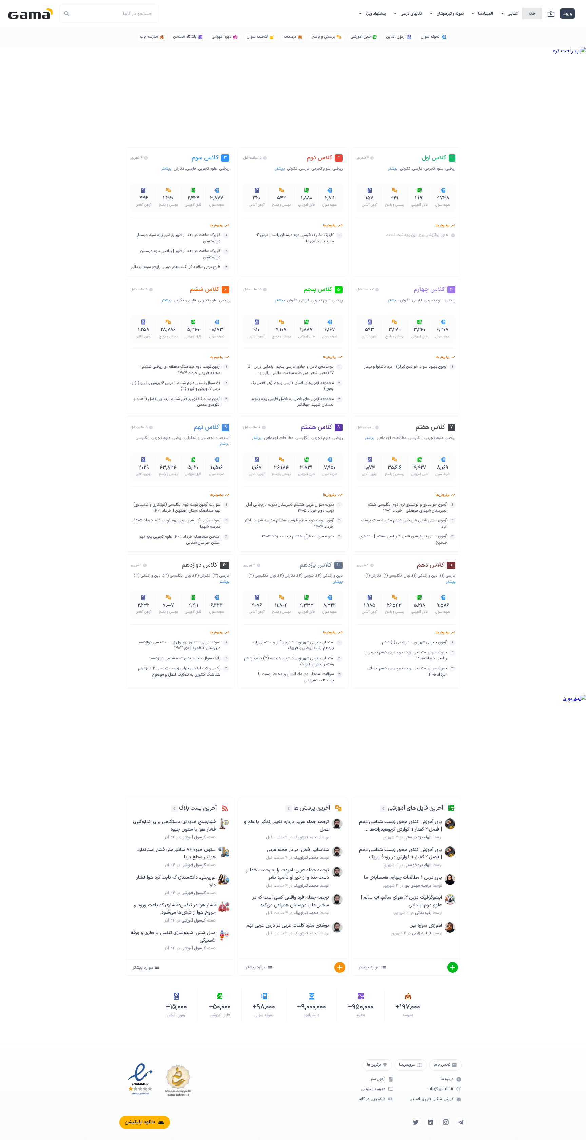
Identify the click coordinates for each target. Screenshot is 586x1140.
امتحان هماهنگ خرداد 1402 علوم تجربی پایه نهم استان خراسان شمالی (179, 540)
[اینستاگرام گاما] (446, 1122)
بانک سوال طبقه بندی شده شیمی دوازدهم (185, 658)
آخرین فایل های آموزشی (415, 808)
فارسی (417, 169)
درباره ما (447, 1079)
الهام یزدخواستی (417, 837)
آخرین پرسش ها (311, 808)
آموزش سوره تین (425, 925)
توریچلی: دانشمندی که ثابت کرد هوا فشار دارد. (176, 881)
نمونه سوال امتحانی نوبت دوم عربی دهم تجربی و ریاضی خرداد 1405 (406, 656)
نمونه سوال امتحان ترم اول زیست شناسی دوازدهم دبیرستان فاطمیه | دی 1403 (179, 645)
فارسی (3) (220, 576)
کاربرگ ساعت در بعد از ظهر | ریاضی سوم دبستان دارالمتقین (180, 254)
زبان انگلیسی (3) (177, 576)
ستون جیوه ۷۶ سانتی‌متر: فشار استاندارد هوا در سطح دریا (176, 853)
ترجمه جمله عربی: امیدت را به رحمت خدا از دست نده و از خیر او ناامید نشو (287, 874)
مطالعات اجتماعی (391, 438)
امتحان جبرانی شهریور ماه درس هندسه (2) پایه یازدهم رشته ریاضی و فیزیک (288, 661)
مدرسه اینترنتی (373, 1089)
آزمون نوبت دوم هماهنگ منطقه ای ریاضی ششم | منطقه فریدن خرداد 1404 (180, 370)
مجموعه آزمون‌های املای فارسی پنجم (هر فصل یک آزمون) (292, 386)
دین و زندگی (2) (329, 576)
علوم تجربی (434, 169)
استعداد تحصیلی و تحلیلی (207, 438)
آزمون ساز (377, 1079)
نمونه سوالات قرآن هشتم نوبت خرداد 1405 (298, 536)
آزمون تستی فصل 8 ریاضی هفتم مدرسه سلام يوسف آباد (404, 524)
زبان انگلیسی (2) (262, 576)
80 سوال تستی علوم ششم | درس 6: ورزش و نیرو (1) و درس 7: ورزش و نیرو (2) (176, 386)
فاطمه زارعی (421, 933)
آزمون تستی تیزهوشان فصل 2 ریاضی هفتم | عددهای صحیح (403, 540)
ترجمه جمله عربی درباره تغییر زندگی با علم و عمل (286, 825)
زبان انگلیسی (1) (396, 576)
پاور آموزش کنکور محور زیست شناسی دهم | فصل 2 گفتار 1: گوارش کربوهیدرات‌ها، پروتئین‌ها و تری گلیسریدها (400, 825)
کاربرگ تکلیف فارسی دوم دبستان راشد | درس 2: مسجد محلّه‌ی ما (294, 238)
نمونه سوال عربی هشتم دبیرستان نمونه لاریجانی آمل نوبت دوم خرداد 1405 (289, 508)
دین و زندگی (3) (147, 576)
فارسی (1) (447, 576)
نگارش (405, 169)
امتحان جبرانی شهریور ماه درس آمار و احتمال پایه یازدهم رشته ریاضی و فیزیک (293, 645)
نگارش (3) (201, 576)
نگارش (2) (286, 576)
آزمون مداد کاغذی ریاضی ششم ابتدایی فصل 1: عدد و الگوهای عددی (177, 402)
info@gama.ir (440, 1089)
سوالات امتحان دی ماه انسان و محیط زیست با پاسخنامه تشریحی (295, 677)
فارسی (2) (305, 576)
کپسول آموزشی (193, 837)
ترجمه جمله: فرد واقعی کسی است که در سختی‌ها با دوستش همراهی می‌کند (290, 901)
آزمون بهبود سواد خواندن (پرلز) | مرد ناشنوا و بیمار (405, 367)
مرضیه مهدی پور (418, 885)
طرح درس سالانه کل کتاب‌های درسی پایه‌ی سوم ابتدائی (175, 267)
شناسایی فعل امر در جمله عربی (298, 849)
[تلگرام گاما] (460, 1122)
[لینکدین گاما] (431, 1122)
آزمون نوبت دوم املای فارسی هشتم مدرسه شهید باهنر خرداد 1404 (288, 524)
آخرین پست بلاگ (198, 808)
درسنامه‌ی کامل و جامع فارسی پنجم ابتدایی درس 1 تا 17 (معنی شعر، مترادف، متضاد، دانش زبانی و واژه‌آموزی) (290, 370)
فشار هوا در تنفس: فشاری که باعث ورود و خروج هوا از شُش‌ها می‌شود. (175, 908)
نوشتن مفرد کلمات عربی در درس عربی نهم (287, 925)
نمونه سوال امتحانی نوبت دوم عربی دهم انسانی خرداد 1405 (407, 672)
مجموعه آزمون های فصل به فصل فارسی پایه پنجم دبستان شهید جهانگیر (292, 402)
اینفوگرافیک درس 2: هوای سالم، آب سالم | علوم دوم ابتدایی (401, 901)
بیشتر (393, 169)
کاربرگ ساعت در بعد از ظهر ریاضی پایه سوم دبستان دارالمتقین (178, 238)
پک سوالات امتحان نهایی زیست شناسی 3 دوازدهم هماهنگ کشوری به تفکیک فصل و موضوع (179, 672)
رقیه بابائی (423, 913)
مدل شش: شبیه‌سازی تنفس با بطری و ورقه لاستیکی (173, 936)
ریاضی (450, 169)
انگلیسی (415, 438)
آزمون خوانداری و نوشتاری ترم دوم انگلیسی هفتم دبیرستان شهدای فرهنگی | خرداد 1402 (407, 508)
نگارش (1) (373, 576)
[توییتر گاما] (416, 1122)
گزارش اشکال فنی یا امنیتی (431, 1099)
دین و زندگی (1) (424, 576)
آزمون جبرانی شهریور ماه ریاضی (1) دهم (414, 642)
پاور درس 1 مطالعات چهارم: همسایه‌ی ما (403, 877)
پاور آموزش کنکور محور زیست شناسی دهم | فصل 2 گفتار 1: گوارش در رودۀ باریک (400, 853)
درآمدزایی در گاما (372, 1099)
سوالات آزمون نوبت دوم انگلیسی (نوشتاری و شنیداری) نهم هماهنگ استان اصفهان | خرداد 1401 (176, 508)
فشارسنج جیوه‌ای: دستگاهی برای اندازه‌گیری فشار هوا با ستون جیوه (174, 825)
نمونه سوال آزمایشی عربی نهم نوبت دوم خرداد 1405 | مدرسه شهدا (176, 524)
